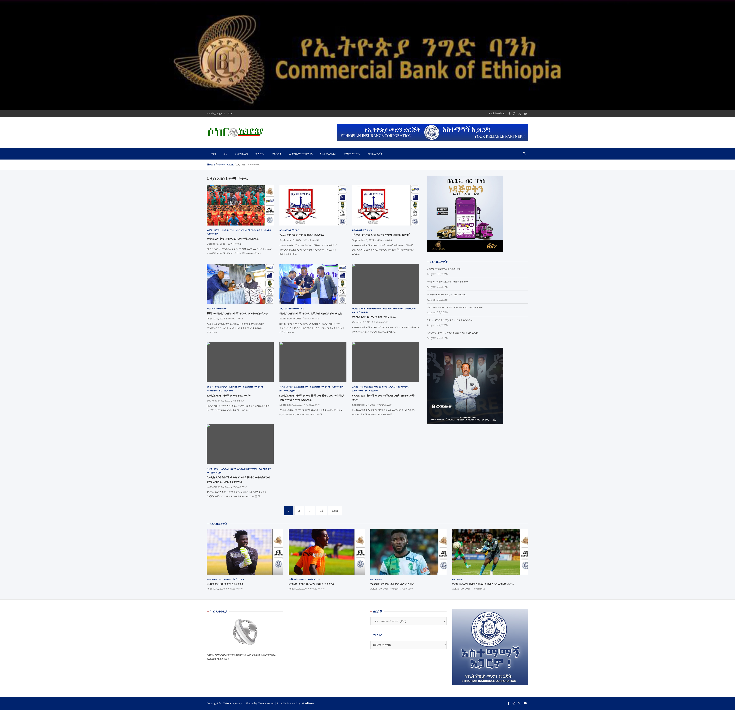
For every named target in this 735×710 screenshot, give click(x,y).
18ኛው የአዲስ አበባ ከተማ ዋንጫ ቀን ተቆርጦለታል (237, 313)
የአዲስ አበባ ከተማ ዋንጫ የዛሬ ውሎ (374, 317)
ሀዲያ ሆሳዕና (212, 579)
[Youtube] (525, 114)
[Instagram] (514, 114)
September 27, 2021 (363, 404)
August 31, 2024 (216, 318)
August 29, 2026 (298, 588)
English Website (497, 113)
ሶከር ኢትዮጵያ (234, 703)
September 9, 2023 (290, 318)
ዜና (225, 153)
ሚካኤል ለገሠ (313, 404)
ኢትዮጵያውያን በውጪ (301, 153)
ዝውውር (260, 153)
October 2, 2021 (361, 322)
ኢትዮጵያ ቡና (212, 233)
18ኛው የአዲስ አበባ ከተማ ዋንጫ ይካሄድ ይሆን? (381, 235)
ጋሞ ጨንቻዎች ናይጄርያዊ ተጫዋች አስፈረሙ (450, 320)
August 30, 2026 (216, 588)
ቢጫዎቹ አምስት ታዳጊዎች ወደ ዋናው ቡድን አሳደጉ (453, 333)
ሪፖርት (217, 230)
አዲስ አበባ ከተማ (374, 308)
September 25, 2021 (218, 487)
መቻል (209, 230)
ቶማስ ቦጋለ (479, 588)
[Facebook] (509, 114)
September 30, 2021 (218, 400)
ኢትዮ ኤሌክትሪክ (264, 230)
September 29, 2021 (291, 404)
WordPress (308, 703)
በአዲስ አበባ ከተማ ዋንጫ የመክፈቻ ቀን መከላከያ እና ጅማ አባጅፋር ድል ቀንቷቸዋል (238, 479)
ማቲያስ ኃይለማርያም (402, 588)
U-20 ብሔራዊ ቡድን (297, 579)
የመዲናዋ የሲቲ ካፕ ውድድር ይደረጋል (301, 235)
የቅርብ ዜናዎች (219, 524)
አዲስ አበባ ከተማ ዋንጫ (246, 230)
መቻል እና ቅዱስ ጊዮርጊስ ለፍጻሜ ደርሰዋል (232, 238)
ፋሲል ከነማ (228, 390)
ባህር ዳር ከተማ (235, 386)
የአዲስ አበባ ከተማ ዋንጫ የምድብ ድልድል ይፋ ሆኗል (310, 313)
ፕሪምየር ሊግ (241, 153)
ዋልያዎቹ (277, 153)
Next (335, 510)
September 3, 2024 (290, 240)
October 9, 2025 (216, 243)
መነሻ (213, 153)
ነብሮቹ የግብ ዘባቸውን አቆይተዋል (444, 269)
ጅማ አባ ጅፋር (362, 312)
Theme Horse (266, 703)
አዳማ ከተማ (212, 390)
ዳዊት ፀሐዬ (238, 400)
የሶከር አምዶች (375, 153)
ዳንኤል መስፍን (311, 240)
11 (321, 510)
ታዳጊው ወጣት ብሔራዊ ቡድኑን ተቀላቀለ (447, 281)
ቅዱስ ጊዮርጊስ (227, 230)
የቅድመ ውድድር (352, 153)
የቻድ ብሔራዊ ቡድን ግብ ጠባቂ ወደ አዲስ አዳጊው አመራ (455, 307)
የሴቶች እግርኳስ (328, 153)
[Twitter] (519, 114)
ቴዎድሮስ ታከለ (235, 318)
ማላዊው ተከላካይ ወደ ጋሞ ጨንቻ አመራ (447, 294)
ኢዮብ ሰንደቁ (235, 243)
